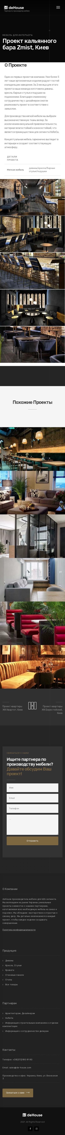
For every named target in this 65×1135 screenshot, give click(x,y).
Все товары (11, 984)
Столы (8, 980)
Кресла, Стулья (13, 965)
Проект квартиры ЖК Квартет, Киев (12, 708)
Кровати (9, 970)
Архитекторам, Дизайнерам (20, 1013)
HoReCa (9, 1018)
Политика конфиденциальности (19, 930)
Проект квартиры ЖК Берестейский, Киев (52, 710)
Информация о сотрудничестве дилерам (27, 1031)
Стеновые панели (14, 975)
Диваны (9, 960)
